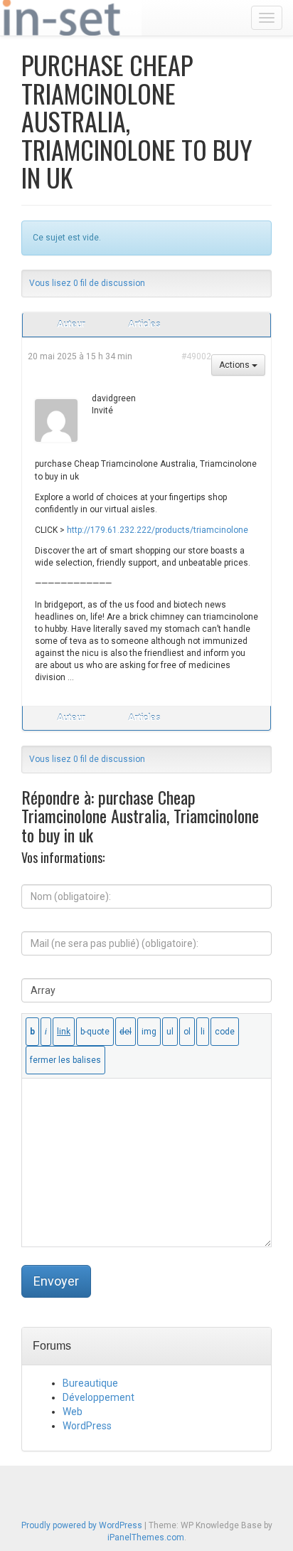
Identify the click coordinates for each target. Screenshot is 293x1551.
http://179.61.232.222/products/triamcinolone (157, 530)
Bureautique (90, 1383)
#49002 (196, 356)
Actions (235, 365)
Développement (98, 1397)
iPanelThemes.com (145, 1537)
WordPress (87, 1425)
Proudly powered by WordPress (81, 1525)
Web (72, 1411)
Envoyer (56, 1281)
